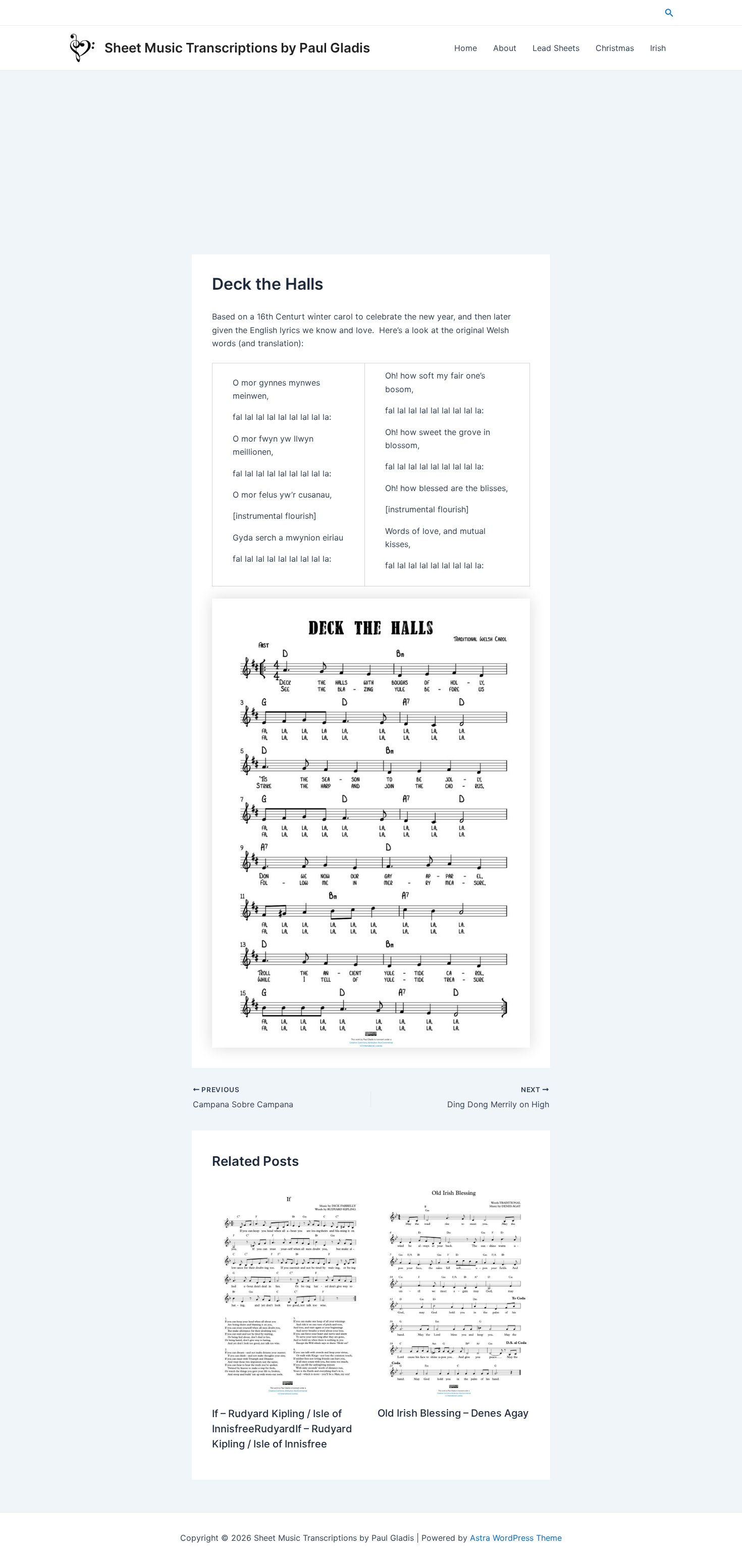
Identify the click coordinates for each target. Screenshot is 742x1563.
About (504, 48)
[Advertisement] (371, 146)
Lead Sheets (556, 48)
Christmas (615, 48)
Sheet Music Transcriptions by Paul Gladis (237, 48)
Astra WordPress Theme (516, 1538)
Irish (658, 48)
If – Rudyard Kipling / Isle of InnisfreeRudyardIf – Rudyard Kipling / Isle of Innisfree (282, 1429)
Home (465, 48)
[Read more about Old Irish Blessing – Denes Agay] (454, 1289)
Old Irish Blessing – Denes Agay (453, 1413)
